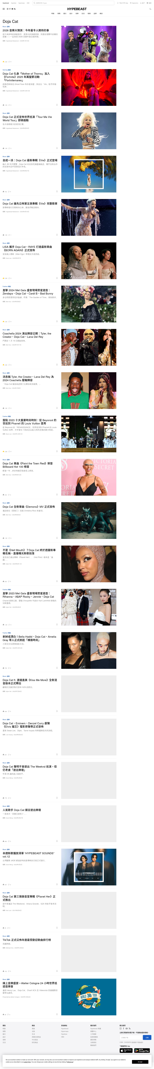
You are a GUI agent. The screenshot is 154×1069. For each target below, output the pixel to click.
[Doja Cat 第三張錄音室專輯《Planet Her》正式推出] (89, 910)
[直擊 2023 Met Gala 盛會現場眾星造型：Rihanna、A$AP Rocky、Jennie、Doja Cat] (89, 607)
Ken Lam (8, 910)
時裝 (52, 13)
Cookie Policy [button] (27, 1062)
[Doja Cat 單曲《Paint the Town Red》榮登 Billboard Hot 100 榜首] (89, 477)
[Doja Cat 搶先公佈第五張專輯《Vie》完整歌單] (89, 217)
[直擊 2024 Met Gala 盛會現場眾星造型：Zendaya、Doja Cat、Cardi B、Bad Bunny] (89, 304)
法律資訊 (93, 1042)
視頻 (89, 13)
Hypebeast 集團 (95, 1028)
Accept (140, 1062)
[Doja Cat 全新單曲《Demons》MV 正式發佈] (89, 520)
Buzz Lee (9, 434)
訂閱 (147, 1038)
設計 (71, 13)
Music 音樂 (6, 27)
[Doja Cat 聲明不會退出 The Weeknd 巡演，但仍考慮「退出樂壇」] (89, 780)
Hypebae (64, 1034)
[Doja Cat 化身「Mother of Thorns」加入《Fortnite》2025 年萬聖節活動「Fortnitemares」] (89, 87)
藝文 (65, 13)
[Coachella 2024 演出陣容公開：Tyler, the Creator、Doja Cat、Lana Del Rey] (89, 347)
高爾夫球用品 (36, 1037)
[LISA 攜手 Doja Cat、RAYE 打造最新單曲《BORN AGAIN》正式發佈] (89, 260)
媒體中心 (93, 1031)
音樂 (77, 13)
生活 (83, 13)
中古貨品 (35, 1040)
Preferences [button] (70, 1062)
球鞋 (58, 13)
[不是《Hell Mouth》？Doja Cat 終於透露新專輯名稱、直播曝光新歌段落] (89, 563)
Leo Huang (9, 734)
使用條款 (134, 1042)
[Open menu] (4, 9)
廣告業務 (93, 1040)
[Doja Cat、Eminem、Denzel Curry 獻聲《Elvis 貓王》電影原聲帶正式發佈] (89, 737)
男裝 (33, 1028)
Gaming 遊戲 (7, 70)
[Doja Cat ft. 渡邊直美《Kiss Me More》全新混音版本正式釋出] (89, 693)
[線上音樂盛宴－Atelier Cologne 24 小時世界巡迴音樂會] (89, 997)
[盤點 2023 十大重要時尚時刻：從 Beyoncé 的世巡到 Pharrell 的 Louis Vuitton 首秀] (89, 434)
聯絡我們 (93, 1045)
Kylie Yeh (8, 564)
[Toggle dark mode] (150, 9)
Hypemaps (64, 1031)
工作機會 (93, 1034)
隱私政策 (140, 1042)
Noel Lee (8, 258)
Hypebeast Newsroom (12, 41)
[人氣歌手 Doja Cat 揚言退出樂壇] (89, 823)
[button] (35, 61)
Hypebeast (64, 1028)
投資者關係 (94, 1037)
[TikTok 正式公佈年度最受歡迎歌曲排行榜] (89, 953)
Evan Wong (9, 778)
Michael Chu (9, 948)
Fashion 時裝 (7, 286)
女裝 (33, 1031)
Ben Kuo (8, 301)
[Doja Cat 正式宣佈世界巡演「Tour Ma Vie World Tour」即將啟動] (89, 130)
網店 (101, 13)
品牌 (95, 13)
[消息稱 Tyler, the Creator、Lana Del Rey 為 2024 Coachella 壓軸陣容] (89, 390)
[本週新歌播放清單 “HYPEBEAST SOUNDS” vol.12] (89, 867)
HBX (62, 1037)
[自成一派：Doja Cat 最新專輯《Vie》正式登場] (89, 174)
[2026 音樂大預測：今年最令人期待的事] (89, 44)
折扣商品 (35, 1042)
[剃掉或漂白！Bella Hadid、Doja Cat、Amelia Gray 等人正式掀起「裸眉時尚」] (89, 650)
